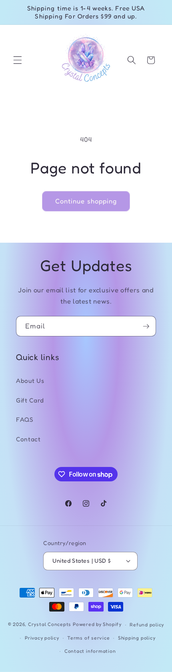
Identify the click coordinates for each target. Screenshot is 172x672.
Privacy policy (42, 638)
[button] (17, 60)
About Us (30, 380)
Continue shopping (86, 201)
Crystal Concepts (50, 625)
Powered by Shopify (97, 625)
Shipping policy (137, 638)
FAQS (25, 419)
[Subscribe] (146, 326)
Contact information (90, 651)
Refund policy (147, 625)
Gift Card (30, 400)
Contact (28, 439)
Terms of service (88, 638)
